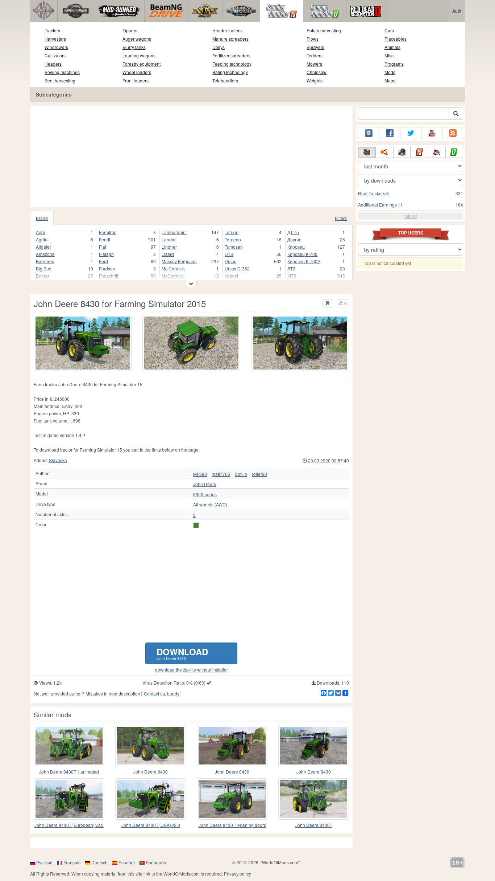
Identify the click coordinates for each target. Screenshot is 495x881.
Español (126, 862)
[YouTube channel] (431, 133)
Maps (389, 80)
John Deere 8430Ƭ (313, 825)
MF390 (200, 474)
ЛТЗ (291, 268)
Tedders (315, 55)
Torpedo (233, 239)
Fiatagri (106, 254)
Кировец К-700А (303, 261)
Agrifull (43, 239)
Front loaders (135, 80)
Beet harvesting (60, 80)
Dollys (218, 47)
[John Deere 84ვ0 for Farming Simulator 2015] (150, 745)
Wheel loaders (136, 72)
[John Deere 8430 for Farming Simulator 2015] (83, 343)
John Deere (204, 484)
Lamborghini (174, 232)
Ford (103, 261)
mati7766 (221, 474)
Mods (389, 72)
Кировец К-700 (302, 254)
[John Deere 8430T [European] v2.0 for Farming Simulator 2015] (69, 799)
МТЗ (291, 276)
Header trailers (227, 30)
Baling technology (230, 72)
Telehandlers (225, 80)
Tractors (52, 30)
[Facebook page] (389, 133)
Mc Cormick (173, 268)
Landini (169, 239)
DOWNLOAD (182, 653)
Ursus (230, 261)
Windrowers (56, 47)
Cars (389, 30)
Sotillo (241, 474)
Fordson (107, 268)
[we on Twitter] (410, 133)
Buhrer (42, 276)
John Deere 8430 (150, 771)
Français (71, 862)
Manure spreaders (230, 39)
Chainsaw (316, 72)
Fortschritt (108, 276)
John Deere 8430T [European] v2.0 (69, 825)
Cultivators (55, 55)
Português (156, 862)
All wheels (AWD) (210, 504)
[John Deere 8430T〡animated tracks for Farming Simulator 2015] (69, 745)
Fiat (102, 247)
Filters (341, 218)
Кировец (296, 247)
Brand (42, 218)
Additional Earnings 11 (380, 204)
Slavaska (58, 460)
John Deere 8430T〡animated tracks (69, 771)
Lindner (169, 247)
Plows (313, 39)
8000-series (205, 494)
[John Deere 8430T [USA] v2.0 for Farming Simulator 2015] (150, 799)
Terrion (231, 232)
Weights (315, 80)
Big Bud (43, 268)
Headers (53, 64)
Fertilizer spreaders (231, 55)
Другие (294, 239)
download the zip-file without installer (191, 670)
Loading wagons (138, 55)
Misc (389, 55)
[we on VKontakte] (368, 133)
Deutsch (99, 862)
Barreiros (45, 261)
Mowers (314, 64)
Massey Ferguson (179, 261)
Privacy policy (237, 873)
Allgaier (43, 247)
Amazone (45, 254)
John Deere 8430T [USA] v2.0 (150, 825)
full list (410, 216)
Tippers (129, 30)
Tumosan (234, 247)
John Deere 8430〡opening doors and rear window (232, 825)
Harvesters (55, 39)
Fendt (104, 239)
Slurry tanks (134, 47)
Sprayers (315, 47)
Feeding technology (231, 64)
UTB (229, 254)
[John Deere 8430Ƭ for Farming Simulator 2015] (313, 799)
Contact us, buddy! (162, 693)
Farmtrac (107, 232)
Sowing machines (62, 72)
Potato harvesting (324, 30)
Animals (392, 47)
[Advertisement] (191, 156)
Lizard (168, 254)
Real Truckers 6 (373, 193)
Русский (44, 862)
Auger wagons (136, 39)
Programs (394, 64)
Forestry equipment (141, 64)
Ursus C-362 (237, 268)
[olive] (196, 525)
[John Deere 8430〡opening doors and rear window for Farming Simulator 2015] (232, 799)
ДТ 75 (293, 232)
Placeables (395, 39)
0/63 (199, 683)
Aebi (40, 232)
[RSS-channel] (452, 133)
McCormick (173, 276)
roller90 (259, 474)
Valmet (231, 276)
